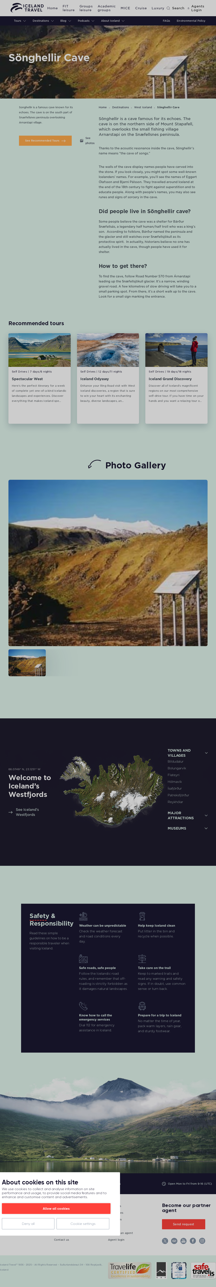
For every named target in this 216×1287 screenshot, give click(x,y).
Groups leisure (86, 8)
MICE (125, 8)
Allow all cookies (56, 1209)
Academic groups (107, 8)
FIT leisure (69, 8)
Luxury (158, 8)
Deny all (28, 1224)
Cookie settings (83, 1224)
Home (52, 8)
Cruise (141, 8)
